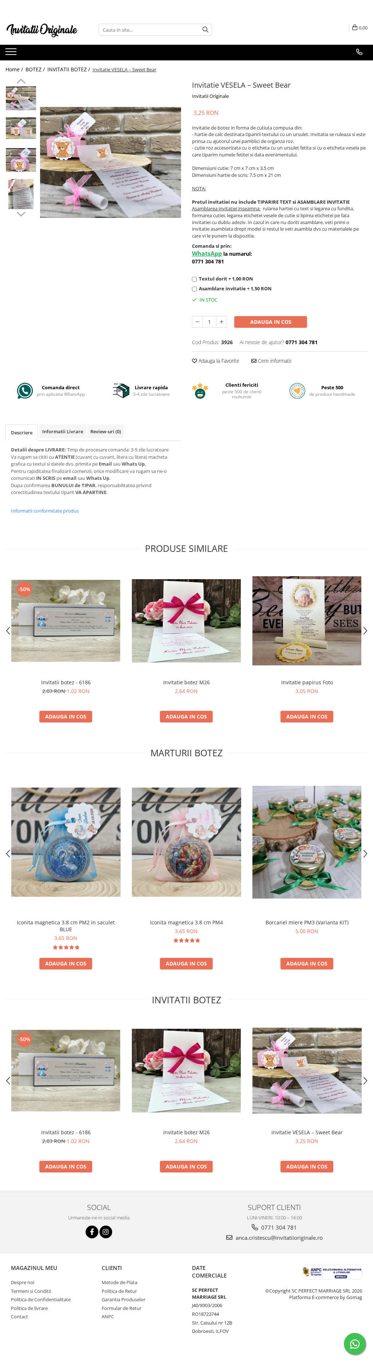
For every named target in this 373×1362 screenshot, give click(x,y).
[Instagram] (105, 1232)
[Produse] (11, 53)
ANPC (108, 1316)
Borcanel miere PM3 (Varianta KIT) (307, 922)
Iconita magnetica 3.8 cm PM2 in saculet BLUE (66, 926)
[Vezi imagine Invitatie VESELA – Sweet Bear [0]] (21, 98)
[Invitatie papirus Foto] (307, 620)
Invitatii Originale (210, 96)
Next (21, 213)
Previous (21, 82)
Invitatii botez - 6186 (66, 682)
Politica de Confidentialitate (41, 1299)
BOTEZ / (35, 69)
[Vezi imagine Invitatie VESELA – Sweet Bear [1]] (21, 128)
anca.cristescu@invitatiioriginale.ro (278, 1237)
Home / (14, 69)
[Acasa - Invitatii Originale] (41, 29)
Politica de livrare (29, 1308)
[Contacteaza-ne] (359, 52)
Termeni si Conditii (31, 1291)
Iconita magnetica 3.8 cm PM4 (186, 922)
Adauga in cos (270, 321)
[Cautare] (205, 30)
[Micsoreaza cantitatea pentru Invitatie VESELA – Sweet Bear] (197, 322)
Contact (19, 1316)
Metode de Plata (119, 1282)
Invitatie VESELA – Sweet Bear (307, 1132)
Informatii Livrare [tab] (62, 431)
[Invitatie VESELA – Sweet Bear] (110, 162)
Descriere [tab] (21, 432)
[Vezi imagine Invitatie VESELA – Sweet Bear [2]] (21, 160)
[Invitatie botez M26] (186, 620)
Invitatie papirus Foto (307, 682)
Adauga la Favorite (218, 360)
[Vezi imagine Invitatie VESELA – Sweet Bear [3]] (21, 194)
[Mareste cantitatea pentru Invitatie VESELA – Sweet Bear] (221, 322)
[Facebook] (92, 1232)
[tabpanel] (110, 162)
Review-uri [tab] (105, 431)
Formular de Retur (121, 1308)
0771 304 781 (278, 1227)
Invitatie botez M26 (186, 682)
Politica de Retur (119, 1291)
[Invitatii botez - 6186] (66, 621)
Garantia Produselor (123, 1299)
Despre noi (22, 1282)
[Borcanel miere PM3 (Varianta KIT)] (307, 842)
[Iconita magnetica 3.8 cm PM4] (186, 842)
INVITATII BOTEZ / (69, 69)
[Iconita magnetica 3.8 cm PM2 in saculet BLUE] (66, 842)
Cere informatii (273, 360)
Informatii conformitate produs (45, 510)
